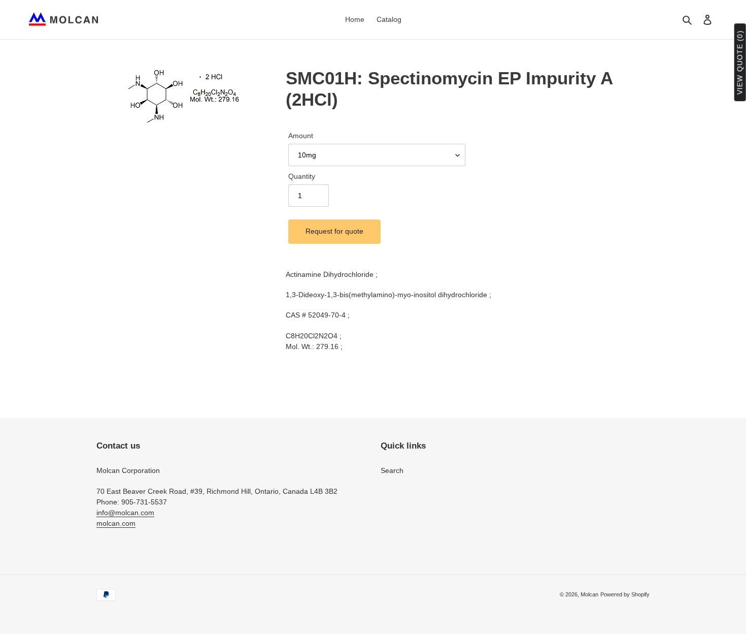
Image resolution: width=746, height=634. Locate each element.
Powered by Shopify (625, 594)
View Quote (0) (740, 62)
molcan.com (115, 523)
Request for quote (334, 231)
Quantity (301, 176)
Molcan (589, 594)
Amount (300, 136)
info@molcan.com (125, 513)
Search (392, 470)
